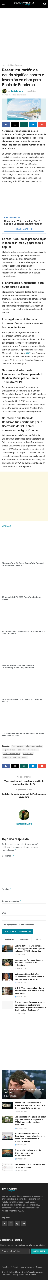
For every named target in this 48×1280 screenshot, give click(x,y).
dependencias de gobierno (14, 750)
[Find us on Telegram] (17, 1223)
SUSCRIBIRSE (39, 1251)
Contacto (39, 1267)
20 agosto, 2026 (21, 1170)
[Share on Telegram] (33, 124)
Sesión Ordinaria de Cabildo (15, 758)
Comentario (8, 856)
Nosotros (5, 1267)
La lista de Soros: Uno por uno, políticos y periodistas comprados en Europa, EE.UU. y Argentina (30, 948)
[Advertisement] (24, 34)
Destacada (32, 750)
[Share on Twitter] (15, 124)
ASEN (28, 353)
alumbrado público (34, 746)
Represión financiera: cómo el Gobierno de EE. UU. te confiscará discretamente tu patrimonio (30, 1105)
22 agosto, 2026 (21, 1111)
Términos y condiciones (22, 1267)
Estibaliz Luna (17, 91)
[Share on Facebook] (6, 124)
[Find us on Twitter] (10, 1223)
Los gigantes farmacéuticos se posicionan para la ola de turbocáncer (29, 962)
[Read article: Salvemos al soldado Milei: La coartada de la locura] (24, 1085)
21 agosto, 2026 (21, 1128)
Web (4, 913)
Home (4, 65)
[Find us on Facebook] (4, 1223)
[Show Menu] (3, 4)
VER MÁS (6, 526)
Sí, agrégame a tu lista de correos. (19, 925)
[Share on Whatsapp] (24, 124)
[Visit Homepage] (24, 4)
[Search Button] (44, 4)
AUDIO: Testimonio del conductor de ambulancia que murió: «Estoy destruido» (30, 990)
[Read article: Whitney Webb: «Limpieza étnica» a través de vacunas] (7, 1167)
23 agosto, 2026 (11, 1096)
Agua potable (17, 746)
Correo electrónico (11, 901)
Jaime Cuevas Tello (11, 754)
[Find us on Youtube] (23, 1223)
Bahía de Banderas (15, 65)
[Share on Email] (42, 124)
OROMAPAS (28, 754)
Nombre (6, 889)
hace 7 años (31, 91)
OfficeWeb (32, 1275)
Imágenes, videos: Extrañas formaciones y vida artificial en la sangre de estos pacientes (29, 976)
